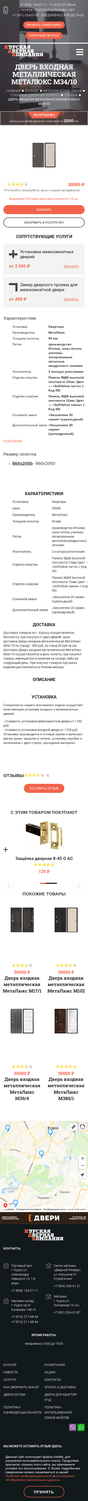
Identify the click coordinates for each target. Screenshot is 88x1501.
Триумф (71, 95)
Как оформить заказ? (21, 1387)
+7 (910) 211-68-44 (24, 1322)
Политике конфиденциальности (28, 1475)
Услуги (9, 1380)
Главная (13, 91)
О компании (54, 1365)
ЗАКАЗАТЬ (44, 209)
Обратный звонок (44, 35)
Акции (49, 1372)
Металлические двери (62, 91)
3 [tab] (54, 883)
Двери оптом (14, 1394)
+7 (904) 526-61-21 (67, 1286)
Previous (9, 885)
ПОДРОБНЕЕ (13, 441)
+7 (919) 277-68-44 (62, 5)
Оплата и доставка (60, 1387)
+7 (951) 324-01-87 (25, 15)
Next (78, 885)
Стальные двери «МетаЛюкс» (35, 95)
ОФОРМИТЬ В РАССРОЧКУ (44, 222)
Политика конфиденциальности (22, 1409)
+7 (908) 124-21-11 (33, 5)
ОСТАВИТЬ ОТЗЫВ (44, 788)
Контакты (52, 1380)
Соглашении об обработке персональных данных (39, 1477)
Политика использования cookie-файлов (58, 1412)
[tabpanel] (44, 849)
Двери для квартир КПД (60, 1397)
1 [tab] (43, 883)
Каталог (32, 91)
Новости (10, 1372)
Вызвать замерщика (44, 25)
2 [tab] (48, 883)
